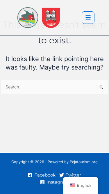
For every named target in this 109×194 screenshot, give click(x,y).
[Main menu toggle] (88, 17)
